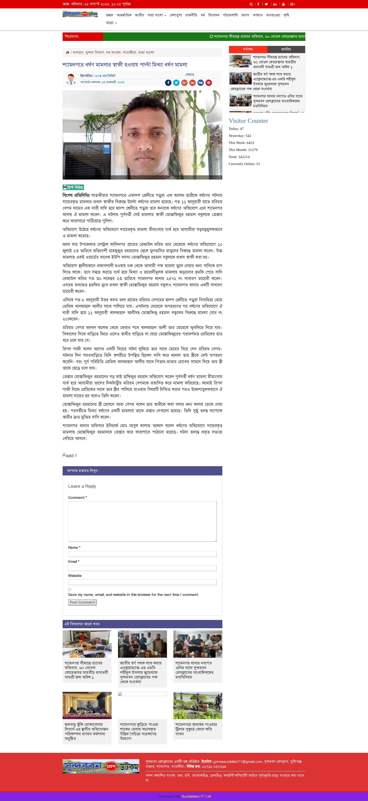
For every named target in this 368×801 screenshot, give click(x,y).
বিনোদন (213, 15)
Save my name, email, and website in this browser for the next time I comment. (133, 594)
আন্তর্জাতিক (124, 15)
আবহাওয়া (273, 15)
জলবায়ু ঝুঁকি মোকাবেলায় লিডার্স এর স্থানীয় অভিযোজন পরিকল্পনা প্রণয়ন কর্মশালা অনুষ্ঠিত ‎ (86, 731)
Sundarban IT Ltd (196, 796)
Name (74, 547)
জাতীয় (139, 15)
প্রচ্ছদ (109, 15)
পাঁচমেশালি (230, 15)
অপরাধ (258, 15)
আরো (110, 23)
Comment (77, 497)
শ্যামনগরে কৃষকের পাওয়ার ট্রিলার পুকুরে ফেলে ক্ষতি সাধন (196, 729)
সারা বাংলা (156, 15)
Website (75, 575)
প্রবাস (245, 15)
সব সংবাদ (113, 52)
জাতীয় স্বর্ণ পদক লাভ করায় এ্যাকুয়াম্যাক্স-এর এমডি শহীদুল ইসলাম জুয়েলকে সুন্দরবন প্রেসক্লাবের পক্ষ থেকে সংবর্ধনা (141, 672)
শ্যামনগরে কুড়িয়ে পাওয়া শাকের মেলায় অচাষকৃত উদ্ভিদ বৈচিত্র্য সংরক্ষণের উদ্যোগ (139, 731)
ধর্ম (203, 15)
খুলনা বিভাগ (94, 52)
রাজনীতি (191, 15)
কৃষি (286, 15)
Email (73, 561)
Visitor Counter (248, 120)
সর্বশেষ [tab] (248, 49)
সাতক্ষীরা (129, 52)
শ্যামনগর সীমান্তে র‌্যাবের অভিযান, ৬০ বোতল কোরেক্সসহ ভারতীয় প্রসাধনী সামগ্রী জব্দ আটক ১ (270, 36)
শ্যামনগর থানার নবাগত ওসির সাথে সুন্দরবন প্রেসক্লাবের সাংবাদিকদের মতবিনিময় (194, 670)
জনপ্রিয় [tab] (286, 49)
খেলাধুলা (176, 15)
